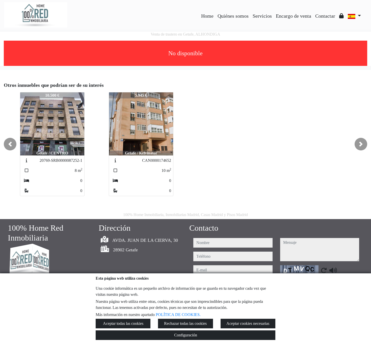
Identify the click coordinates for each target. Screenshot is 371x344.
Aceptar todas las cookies (123, 323)
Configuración (185, 335)
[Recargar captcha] (324, 270)
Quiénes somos (233, 16)
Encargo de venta (293, 16)
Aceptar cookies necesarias (247, 323)
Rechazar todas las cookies (185, 323)
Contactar (325, 16)
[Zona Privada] (341, 16)
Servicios (262, 16)
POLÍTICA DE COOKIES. (178, 314)
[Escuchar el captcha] (333, 270)
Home (207, 16)
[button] (10, 144)
